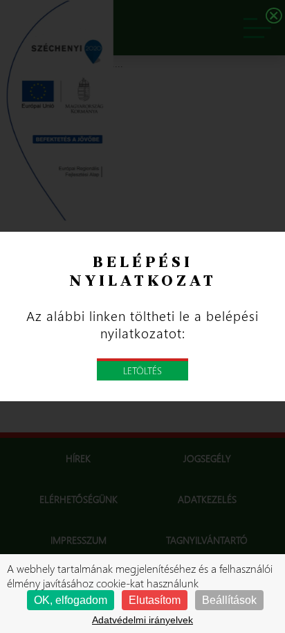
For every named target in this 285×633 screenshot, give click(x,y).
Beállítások (229, 600)
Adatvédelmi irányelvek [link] (142, 619)
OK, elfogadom (70, 600)
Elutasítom (155, 600)
